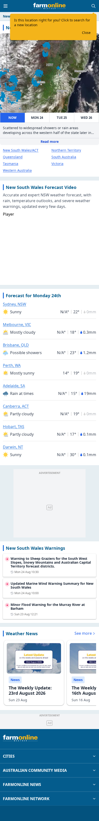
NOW (12, 117)
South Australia (63, 157)
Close (86, 32)
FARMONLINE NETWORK (26, 798)
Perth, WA (12, 365)
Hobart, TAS (13, 427)
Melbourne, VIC (17, 324)
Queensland (13, 157)
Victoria (57, 163)
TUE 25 (62, 117)
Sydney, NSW (14, 304)
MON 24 (37, 117)
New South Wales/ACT (20, 150)
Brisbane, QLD (16, 345)
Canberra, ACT (16, 406)
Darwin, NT (13, 447)
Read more (50, 141)
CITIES (9, 756)
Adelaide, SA (14, 386)
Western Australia (17, 170)
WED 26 (86, 117)
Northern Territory (66, 150)
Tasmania (10, 163)
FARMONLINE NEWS (22, 784)
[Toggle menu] (5, 6)
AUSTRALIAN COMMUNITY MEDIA (35, 770)
